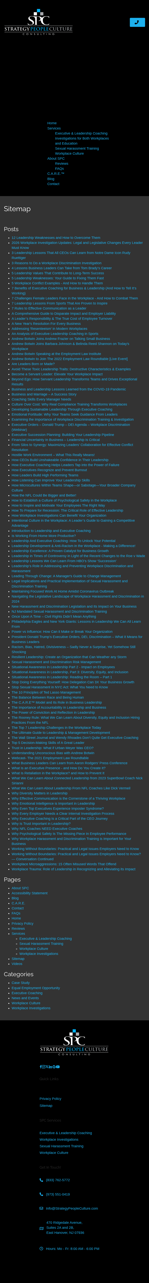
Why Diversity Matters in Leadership (40, 793)
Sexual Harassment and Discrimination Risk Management (56, 662)
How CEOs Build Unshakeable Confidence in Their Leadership (60, 460)
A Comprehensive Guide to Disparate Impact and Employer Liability (64, 314)
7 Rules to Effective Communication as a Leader (49, 308)
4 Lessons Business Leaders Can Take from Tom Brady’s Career (62, 268)
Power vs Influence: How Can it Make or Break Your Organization (62, 632)
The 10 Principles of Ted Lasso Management (46, 692)
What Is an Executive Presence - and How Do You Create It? (59, 768)
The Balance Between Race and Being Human (48, 697)
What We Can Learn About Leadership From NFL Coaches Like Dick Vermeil (71, 788)
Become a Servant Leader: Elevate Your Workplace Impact (57, 374)
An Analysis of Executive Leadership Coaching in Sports (55, 334)
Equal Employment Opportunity (36, 988)
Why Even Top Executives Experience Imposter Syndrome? (58, 808)
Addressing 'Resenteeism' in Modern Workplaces (49, 329)
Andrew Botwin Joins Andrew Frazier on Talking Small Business (61, 339)
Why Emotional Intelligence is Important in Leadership (53, 803)
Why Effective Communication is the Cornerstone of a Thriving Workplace (68, 798)
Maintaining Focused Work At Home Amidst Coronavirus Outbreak (63, 591)
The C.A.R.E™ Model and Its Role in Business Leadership (57, 702)
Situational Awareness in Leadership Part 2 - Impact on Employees (63, 667)
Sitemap (18, 959)
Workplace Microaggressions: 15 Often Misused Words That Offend (64, 864)
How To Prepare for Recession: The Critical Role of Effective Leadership (67, 510)
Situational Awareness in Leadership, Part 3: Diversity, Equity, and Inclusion (70, 672)
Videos (17, 964)
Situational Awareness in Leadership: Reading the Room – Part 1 (62, 677)
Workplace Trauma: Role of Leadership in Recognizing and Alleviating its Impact (73, 869)
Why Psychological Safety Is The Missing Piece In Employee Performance (69, 834)
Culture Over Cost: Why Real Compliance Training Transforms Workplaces (69, 404)
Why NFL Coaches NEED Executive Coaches (47, 829)
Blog (15, 898)
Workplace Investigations (38, 954)
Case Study (21, 983)
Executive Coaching (27, 993)
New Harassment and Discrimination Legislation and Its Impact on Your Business (74, 606)
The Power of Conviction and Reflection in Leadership (53, 712)
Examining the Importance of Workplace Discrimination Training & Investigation (73, 419)
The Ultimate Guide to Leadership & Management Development (61, 733)
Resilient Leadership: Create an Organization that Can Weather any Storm (69, 657)
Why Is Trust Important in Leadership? (41, 824)
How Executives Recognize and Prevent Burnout (49, 470)
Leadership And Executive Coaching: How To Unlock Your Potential (63, 541)
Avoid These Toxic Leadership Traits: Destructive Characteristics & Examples (71, 369)
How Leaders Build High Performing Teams (45, 475)
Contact (18, 908)
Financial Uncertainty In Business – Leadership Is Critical (56, 440)
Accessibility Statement (30, 893)
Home (16, 918)
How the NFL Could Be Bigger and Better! (44, 495)
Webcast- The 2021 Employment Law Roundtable (50, 758)
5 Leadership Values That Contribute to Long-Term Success (58, 273)
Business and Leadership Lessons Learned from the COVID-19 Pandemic (69, 389)
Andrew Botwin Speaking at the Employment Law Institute (56, 354)
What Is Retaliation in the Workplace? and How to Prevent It (58, 773)
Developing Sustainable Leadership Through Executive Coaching (62, 409)
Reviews (18, 929)
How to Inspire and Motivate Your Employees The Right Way (58, 505)
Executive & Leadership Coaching (45, 939)
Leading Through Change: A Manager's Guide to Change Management (66, 576)
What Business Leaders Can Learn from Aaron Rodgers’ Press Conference (69, 763)
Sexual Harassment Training (41, 944)
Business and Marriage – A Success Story (44, 394)
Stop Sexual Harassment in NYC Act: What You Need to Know (60, 687)
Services (18, 934)
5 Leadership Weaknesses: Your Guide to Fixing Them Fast (58, 278)
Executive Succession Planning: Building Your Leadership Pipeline (63, 435)
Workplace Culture (33, 949)
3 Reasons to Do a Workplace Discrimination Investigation (56, 263)
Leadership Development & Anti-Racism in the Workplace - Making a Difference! (73, 546)
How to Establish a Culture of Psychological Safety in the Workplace (64, 500)
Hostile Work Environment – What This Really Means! (53, 455)
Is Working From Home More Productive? (44, 536)
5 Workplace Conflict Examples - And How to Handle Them (57, 283)
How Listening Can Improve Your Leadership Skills (51, 480)
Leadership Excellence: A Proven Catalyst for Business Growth (60, 551)
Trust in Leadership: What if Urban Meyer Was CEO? (53, 748)
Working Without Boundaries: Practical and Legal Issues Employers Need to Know (76, 849)
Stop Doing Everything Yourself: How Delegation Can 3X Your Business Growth (73, 682)
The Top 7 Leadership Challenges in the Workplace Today (56, 728)
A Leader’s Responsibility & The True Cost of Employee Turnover (62, 319)
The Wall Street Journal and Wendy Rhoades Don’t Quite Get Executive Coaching (75, 738)
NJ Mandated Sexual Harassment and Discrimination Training (59, 611)
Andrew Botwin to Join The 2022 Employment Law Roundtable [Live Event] (70, 359)
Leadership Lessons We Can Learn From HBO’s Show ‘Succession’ (64, 561)
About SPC (20, 888)
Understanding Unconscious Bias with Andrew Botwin (53, 753)
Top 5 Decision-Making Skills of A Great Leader (48, 743)
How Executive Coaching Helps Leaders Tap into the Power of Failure (65, 465)
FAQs (16, 913)
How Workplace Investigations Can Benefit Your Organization (59, 515)
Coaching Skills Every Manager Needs (41, 399)
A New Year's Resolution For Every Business (46, 324)
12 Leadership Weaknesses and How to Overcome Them (56, 238)
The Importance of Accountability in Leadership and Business (59, 707)
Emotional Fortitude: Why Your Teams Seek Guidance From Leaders (65, 414)
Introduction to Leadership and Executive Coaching (51, 531)
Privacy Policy (22, 923)
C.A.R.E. (18, 903)
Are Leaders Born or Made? (33, 364)
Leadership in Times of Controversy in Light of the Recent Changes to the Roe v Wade (78, 556)
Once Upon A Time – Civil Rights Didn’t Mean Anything (54, 616)
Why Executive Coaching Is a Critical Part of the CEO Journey (60, 819)
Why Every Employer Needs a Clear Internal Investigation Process (63, 814)
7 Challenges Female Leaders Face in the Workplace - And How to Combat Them (75, 298)
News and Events (25, 998)
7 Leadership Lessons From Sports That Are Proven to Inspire (59, 303)
